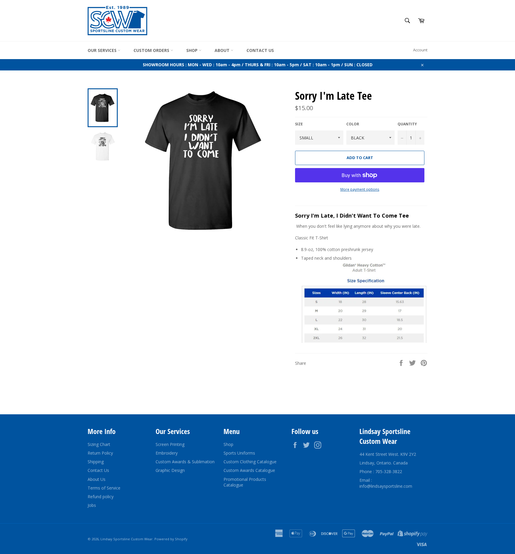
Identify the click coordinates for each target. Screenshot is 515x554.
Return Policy (100, 453)
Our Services (103, 50)
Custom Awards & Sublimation (185, 461)
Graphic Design (170, 470)
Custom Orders (152, 50)
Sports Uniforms (239, 453)
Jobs (92, 505)
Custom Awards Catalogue (249, 470)
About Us (97, 479)
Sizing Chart (99, 444)
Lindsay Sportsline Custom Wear (126, 539)
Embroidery (167, 453)
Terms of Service (104, 488)
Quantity (407, 124)
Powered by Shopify (170, 539)
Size (299, 124)
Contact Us (260, 50)
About (223, 50)
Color (352, 124)
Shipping (96, 461)
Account (420, 50)
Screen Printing (170, 444)
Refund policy (101, 496)
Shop (192, 50)
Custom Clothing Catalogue (250, 461)
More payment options (359, 189)
